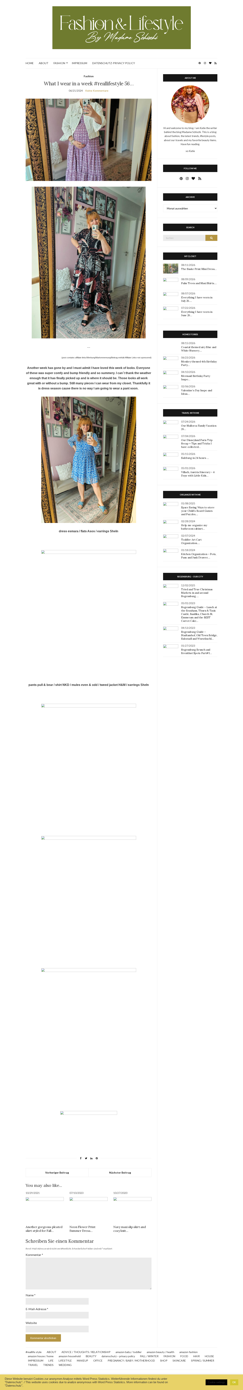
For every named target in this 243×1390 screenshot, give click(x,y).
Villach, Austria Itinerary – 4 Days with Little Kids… (198, 473)
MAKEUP (82, 1360)
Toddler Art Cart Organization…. (191, 541)
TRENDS (48, 1364)
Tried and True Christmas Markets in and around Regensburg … (197, 593)
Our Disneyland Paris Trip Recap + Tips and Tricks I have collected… (196, 443)
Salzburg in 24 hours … (195, 458)
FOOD (184, 1356)
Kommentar (34, 1254)
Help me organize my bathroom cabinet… (194, 527)
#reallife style (34, 1352)
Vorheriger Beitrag (57, 1172)
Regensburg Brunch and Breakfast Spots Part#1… (196, 651)
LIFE (51, 1360)
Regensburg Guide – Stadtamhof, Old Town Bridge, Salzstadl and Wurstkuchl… (199, 635)
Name (31, 1295)
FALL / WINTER (149, 1356)
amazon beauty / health (160, 1352)
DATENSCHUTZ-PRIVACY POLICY (113, 63)
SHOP (163, 1360)
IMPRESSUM (79, 63)
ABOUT (43, 63)
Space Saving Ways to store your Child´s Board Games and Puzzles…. (197, 511)
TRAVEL (33, 1364)
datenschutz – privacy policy (118, 1356)
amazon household (70, 1356)
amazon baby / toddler (129, 1352)
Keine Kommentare (96, 90)
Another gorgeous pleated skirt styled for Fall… (44, 1229)
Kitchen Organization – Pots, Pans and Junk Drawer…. (198, 555)
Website (31, 1323)
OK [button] (234, 1382)
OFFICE (98, 1360)
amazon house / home (41, 1356)
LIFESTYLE (65, 1360)
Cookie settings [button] (216, 1382)
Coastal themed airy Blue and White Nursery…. (198, 348)
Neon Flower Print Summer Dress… (82, 1229)
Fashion (89, 76)
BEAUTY (91, 1356)
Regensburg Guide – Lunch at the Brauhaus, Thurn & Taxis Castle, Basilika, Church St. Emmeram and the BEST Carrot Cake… (199, 614)
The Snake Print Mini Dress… (199, 269)
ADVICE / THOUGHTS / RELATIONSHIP (86, 1352)
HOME (30, 63)
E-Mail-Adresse (37, 1309)
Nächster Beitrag (120, 1172)
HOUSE (209, 1356)
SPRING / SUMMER (202, 1360)
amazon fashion (188, 1352)
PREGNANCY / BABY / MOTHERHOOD (131, 1360)
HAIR (196, 1356)
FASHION (59, 63)
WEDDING (65, 1364)
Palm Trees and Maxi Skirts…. (198, 283)
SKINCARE (179, 1360)
